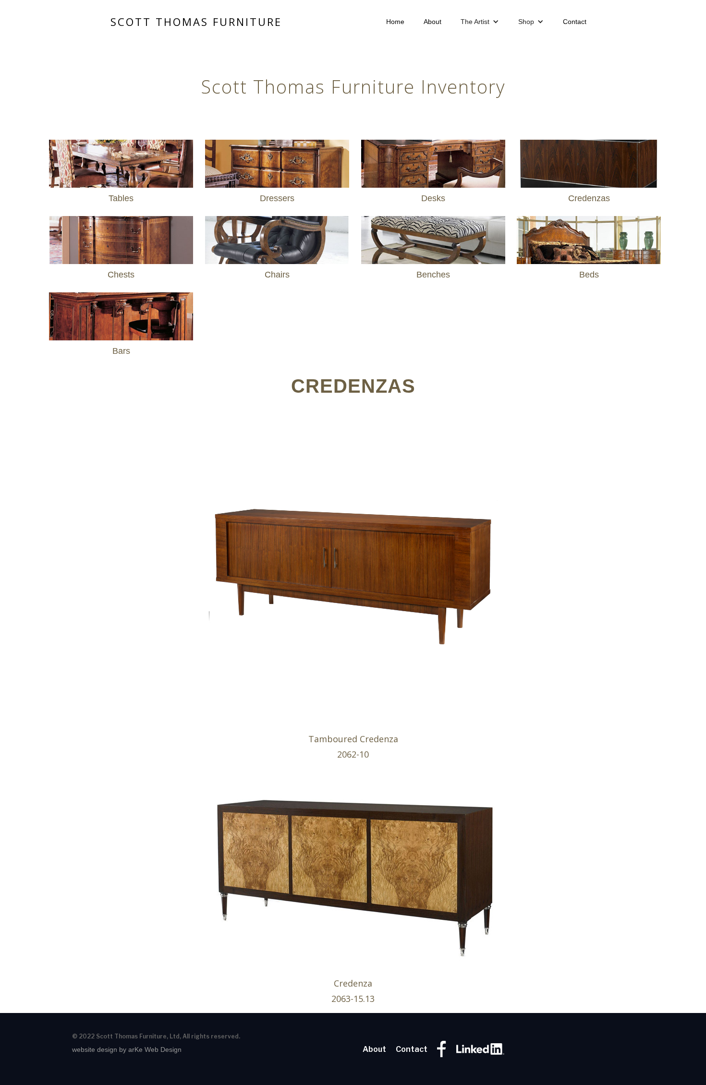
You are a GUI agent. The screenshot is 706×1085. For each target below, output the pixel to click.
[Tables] (121, 159)
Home (395, 21)
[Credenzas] (589, 159)
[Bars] (121, 312)
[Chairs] (277, 235)
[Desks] (433, 159)
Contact (574, 21)
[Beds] (589, 235)
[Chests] (121, 235)
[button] (480, 21)
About (432, 21)
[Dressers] (277, 159)
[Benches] (433, 235)
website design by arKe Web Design (127, 1049)
